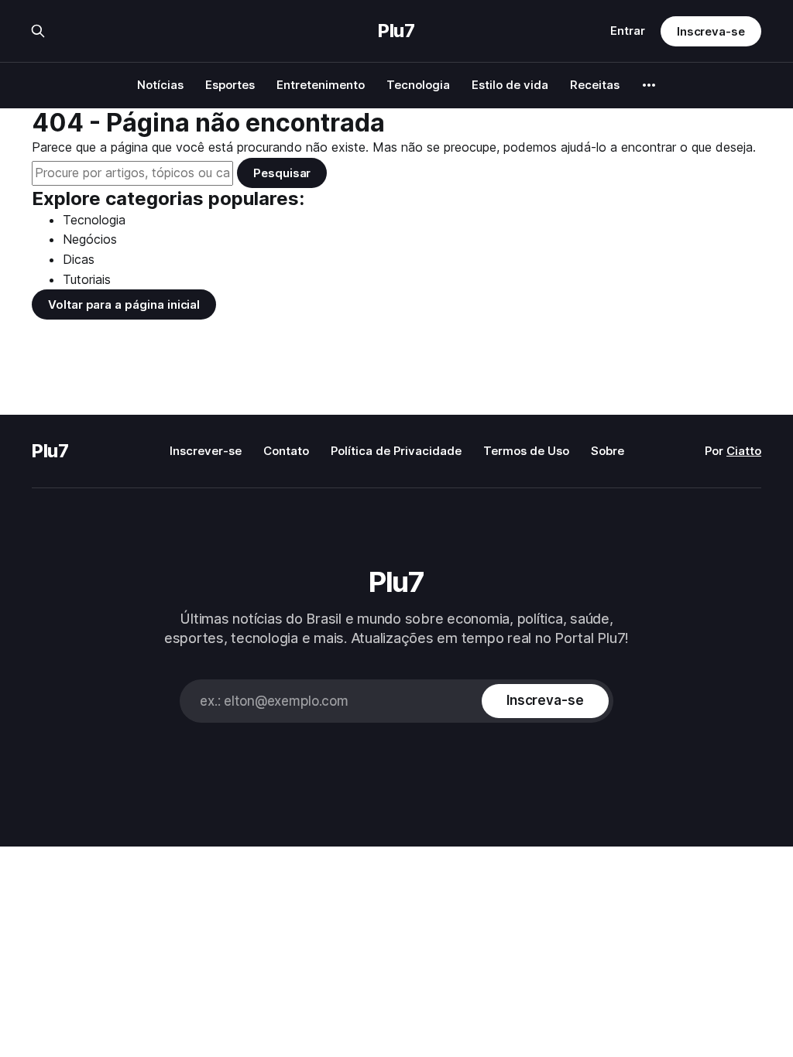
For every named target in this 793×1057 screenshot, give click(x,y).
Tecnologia (418, 84)
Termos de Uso (526, 450)
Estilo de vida (510, 84)
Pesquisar (282, 173)
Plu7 (396, 31)
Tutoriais (87, 279)
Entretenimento (320, 84)
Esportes (230, 84)
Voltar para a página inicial (124, 304)
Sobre (607, 450)
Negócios (90, 239)
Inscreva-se (711, 31)
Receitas (595, 84)
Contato (286, 450)
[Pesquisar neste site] (38, 31)
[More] (649, 85)
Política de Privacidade (396, 450)
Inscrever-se (206, 450)
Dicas (78, 259)
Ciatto (743, 450)
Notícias (160, 84)
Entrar (627, 30)
